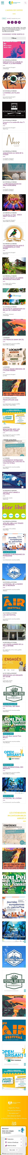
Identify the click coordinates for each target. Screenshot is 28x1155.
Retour (4, 18)
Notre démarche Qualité (14, 1115)
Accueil (8, 18)
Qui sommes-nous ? (14, 1113)
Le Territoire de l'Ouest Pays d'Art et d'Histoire (14, 1118)
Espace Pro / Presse (14, 1107)
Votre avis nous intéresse (14, 1110)
